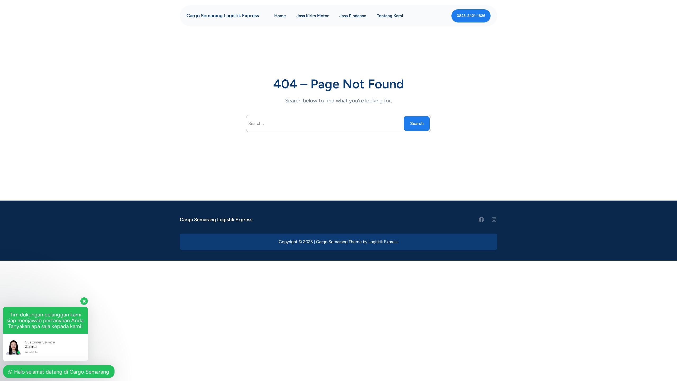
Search (417, 123)
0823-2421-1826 (471, 15)
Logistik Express (383, 241)
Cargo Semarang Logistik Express (222, 16)
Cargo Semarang (331, 241)
